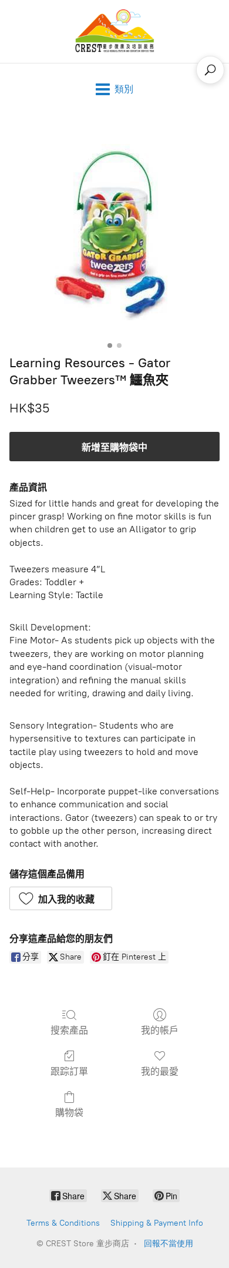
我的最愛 (160, 1071)
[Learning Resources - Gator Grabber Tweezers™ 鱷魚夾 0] (114, 232)
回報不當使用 (168, 1244)
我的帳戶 (160, 1030)
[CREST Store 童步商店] (114, 31)
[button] (60, 898)
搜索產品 (69, 1030)
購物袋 (69, 1112)
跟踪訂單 (69, 1071)
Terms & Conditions (63, 1223)
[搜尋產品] (210, 70)
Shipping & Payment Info (156, 1223)
